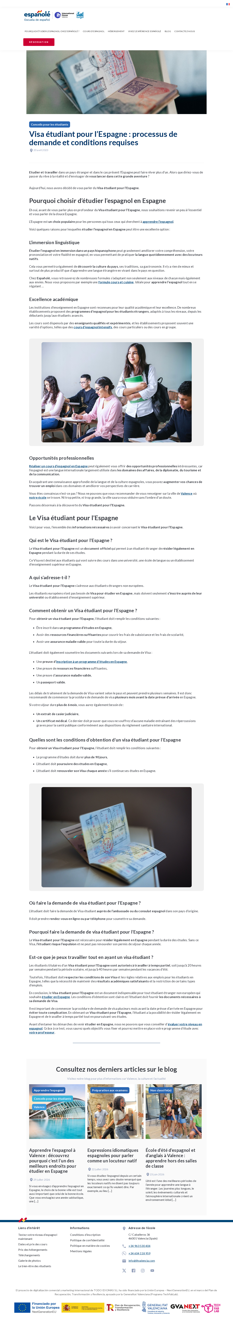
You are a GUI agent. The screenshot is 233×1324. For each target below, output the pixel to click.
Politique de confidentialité (87, 1240)
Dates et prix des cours (32, 1244)
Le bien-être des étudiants (34, 1266)
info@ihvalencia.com (142, 1260)
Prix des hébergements (32, 1249)
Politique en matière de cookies (90, 1245)
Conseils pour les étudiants (49, 124)
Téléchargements (29, 1255)
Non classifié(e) (161, 1090)
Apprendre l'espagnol (49, 1090)
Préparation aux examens (110, 1090)
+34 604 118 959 (139, 1253)
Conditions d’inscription (85, 1234)
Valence (39, 1107)
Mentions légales (81, 1251)
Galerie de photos (29, 1260)
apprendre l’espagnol (158, 222)
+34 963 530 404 (139, 1245)
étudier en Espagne (56, 997)
